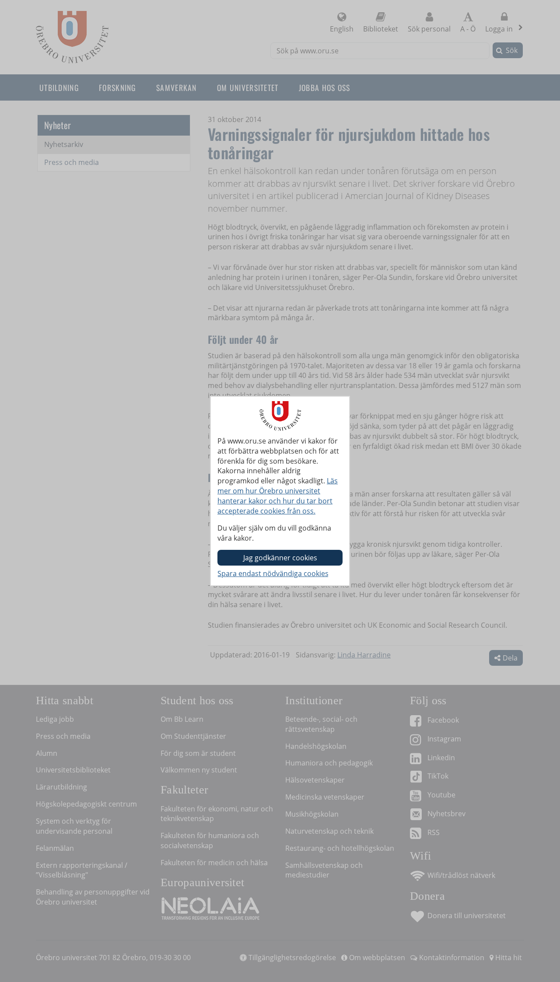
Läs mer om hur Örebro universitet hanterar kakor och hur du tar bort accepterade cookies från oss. (277, 496)
